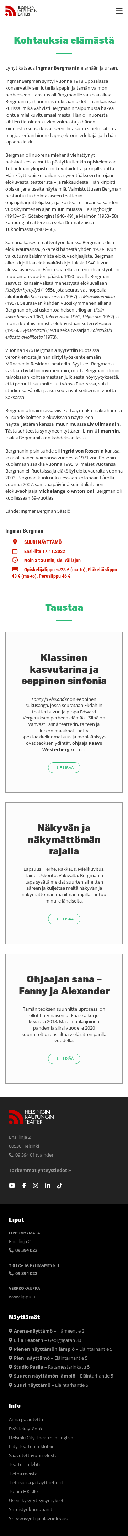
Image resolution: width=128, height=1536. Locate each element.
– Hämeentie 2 (49, 1331)
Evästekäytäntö (25, 1429)
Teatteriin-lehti (24, 1464)
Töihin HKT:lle (23, 1492)
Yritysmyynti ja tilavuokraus (38, 1519)
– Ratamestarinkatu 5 (52, 1367)
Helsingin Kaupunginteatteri (21, 10)
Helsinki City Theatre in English (41, 1438)
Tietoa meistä (23, 1474)
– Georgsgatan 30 (47, 1340)
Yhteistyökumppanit (30, 1509)
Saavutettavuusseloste (33, 1455)
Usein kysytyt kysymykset (36, 1500)
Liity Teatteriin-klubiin (32, 1447)
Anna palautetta (26, 1419)
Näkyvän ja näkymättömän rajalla (64, 839)
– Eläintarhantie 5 (63, 1349)
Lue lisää (64, 767)
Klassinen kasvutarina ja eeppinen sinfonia (64, 669)
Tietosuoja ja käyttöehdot (36, 1483)
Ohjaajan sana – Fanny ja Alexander (64, 984)
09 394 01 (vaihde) (33, 1155)
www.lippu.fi (22, 1297)
